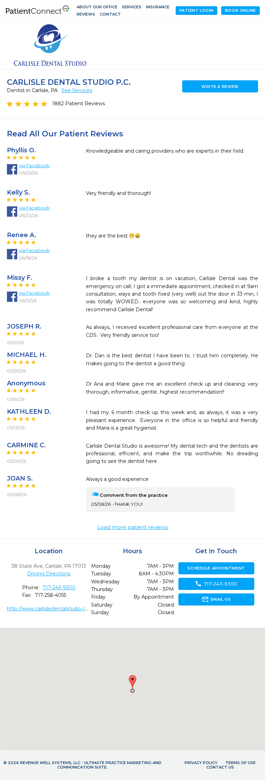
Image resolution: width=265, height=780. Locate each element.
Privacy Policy (201, 762)
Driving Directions (48, 574)
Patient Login (196, 10)
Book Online (240, 10)
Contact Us (220, 767)
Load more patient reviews (132, 527)
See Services (76, 90)
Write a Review (220, 86)
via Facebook (34, 165)
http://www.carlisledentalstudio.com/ (51, 609)
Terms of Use (240, 762)
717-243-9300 (59, 587)
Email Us (216, 599)
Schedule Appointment (216, 568)
